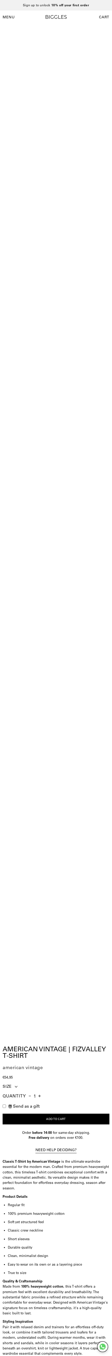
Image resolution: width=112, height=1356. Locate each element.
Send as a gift (26, 1106)
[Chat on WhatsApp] (102, 1346)
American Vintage (23, 1067)
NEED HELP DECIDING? (56, 1149)
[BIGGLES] (56, 17)
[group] (56, 5)
